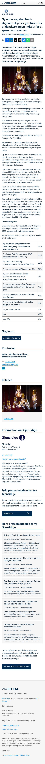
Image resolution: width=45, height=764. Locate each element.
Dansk (4, 755)
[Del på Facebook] (7, 40)
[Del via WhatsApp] (28, 40)
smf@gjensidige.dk (10, 365)
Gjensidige (24, 34)
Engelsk (11, 755)
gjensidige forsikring (11, 338)
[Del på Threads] (19, 40)
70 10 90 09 (7, 455)
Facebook (13, 725)
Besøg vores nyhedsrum (16, 666)
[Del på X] (15, 40)
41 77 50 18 (10, 362)
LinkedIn (5, 725)
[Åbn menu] (24, 2)
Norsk (16, 755)
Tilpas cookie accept (9, 729)
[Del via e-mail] (32, 40)
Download (8, 418)
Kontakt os (6, 698)
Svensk (22, 755)
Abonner (8, 513)
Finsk (28, 755)
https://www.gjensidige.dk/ (14, 459)
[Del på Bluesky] (24, 40)
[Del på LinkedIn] (11, 40)
